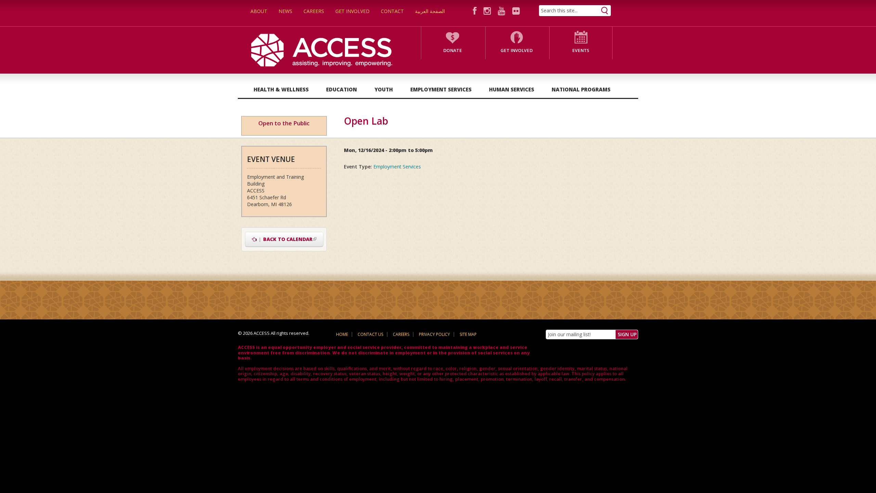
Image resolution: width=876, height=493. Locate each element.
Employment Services (441, 89)
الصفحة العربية (430, 11)
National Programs (581, 89)
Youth (383, 89)
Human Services (511, 89)
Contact (392, 11)
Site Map (468, 334)
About (258, 11)
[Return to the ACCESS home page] (321, 49)
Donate (452, 50)
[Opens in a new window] (476, 11)
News (285, 11)
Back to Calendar (290, 239)
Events (580, 50)
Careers (314, 11)
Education (341, 89)
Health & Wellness (281, 89)
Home (342, 334)
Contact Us (370, 334)
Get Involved (352, 11)
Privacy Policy (434, 334)
